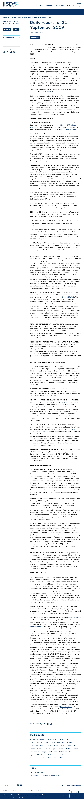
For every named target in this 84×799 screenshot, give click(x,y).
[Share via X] (4, 52)
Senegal (43, 752)
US (38, 755)
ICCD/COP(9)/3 (68, 297)
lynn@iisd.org (61, 713)
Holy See (49, 746)
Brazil (67, 740)
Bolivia (61, 740)
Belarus (48, 740)
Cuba (63, 743)
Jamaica (62, 746)
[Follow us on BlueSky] (21, 785)
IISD (63, 785)
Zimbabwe (51, 755)
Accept (65, 796)
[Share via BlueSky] (14, 52)
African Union (61, 755)
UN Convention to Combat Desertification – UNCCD (48, 776)
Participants (59, 5)
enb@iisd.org (73, 618)
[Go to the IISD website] (74, 793)
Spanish (45, 12)
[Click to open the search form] (73, 5)
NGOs (62, 758)
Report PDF (35, 37)
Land (31, 773)
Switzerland (63, 752)
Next (15, 29)
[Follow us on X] (11, 785)
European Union (35, 758)
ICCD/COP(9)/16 (45, 92)
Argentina (40, 740)
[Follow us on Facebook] (14, 785)
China (48, 743)
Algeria (32, 740)
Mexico (32, 749)
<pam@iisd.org (36, 627)
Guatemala (34, 746)
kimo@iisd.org (62, 629)
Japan (69, 746)
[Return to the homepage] (10, 4)
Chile (42, 743)
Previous (7, 29)
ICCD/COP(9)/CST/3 (66, 429)
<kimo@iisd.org (66, 706)
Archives (34, 5)
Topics (40, 5)
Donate (78, 6)
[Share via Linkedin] (11, 52)
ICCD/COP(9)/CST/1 (60, 402)
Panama (75, 749)
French (38, 12)
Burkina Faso (34, 743)
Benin (55, 740)
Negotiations (49, 5)
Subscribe (78, 3)
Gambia (69, 743)
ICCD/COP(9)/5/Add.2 (68, 130)
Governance (39, 773)
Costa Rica (56, 743)
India (56, 746)
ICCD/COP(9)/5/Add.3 (39, 432)
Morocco (39, 749)
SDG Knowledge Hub (74, 785)
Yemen (43, 755)
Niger (54, 749)
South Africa (52, 752)
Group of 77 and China (50, 758)
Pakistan (68, 749)
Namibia (47, 749)
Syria (70, 752)
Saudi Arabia (34, 752)
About (77, 4)
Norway (60, 749)
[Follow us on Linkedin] (18, 785)
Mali (75, 746)
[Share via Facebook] (7, 52)
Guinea (42, 746)
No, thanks (76, 796)
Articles (67, 5)
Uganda (32, 755)
